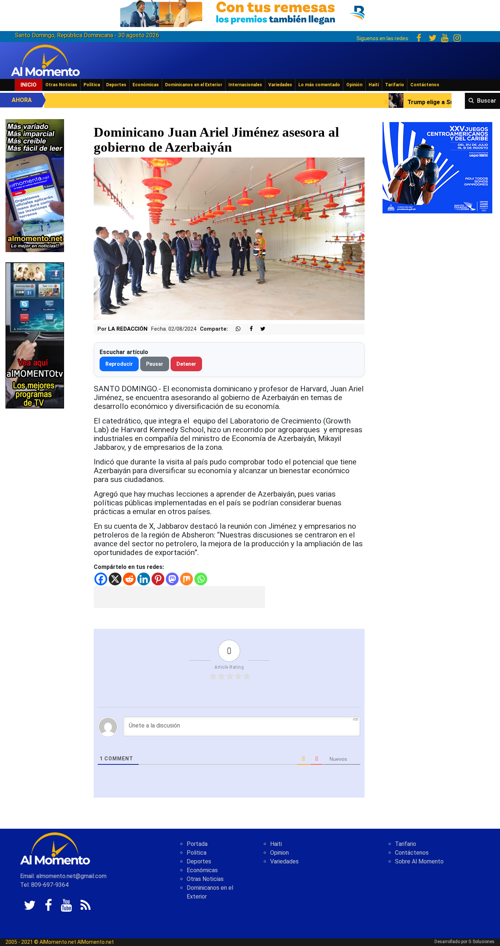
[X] (115, 579)
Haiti (276, 843)
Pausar (154, 364)
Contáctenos (424, 84)
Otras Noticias (61, 84)
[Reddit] (129, 579)
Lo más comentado (319, 84)
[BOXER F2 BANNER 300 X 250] (437, 167)
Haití (374, 84)
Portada (197, 843)
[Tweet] (259, 329)
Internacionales (245, 84)
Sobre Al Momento (419, 861)
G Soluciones (482, 941)
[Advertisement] (179, 597)
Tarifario (394, 84)
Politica (196, 852)
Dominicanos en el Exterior (193, 84)
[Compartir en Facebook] (247, 329)
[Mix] (186, 579)
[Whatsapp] (200, 579)
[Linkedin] (143, 579)
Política (91, 84)
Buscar (486, 100)
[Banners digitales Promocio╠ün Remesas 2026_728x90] (250, 12)
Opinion (279, 852)
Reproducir (119, 364)
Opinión (354, 84)
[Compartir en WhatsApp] (235, 329)
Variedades (280, 84)
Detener (186, 364)
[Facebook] (100, 579)
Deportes (116, 84)
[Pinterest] (158, 579)
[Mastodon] (172, 579)
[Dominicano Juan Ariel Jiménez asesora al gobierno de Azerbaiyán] (229, 238)
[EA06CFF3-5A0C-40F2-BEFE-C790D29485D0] (34, 334)
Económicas (146, 84)
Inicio (28, 84)
